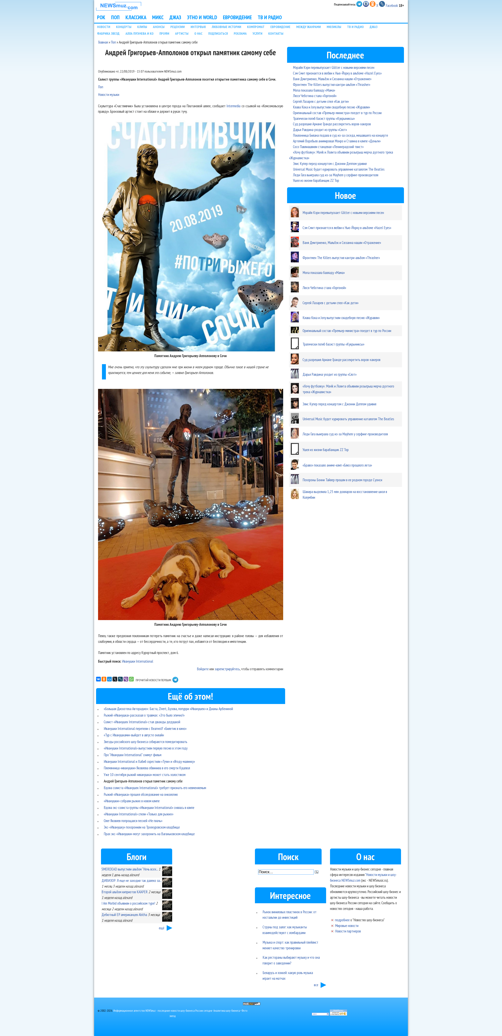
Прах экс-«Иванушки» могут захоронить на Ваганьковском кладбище (149, 833)
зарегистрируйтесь (227, 668)
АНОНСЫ (159, 27)
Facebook (392, 5)
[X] (115, 679)
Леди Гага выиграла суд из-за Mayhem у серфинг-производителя (335, 174)
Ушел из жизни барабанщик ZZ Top (316, 180)
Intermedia (233, 105)
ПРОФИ (164, 33)
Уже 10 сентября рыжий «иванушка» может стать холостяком (145, 774)
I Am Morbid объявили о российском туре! (128, 903)
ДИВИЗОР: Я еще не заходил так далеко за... (131, 880)
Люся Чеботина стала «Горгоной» (314, 95)
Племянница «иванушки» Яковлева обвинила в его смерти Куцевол (147, 767)
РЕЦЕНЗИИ (177, 27)
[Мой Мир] (109, 679)
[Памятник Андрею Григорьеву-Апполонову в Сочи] (190, 349)
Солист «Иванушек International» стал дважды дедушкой (142, 721)
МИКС (158, 17)
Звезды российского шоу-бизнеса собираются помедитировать (145, 741)
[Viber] (126, 679)
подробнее (342, 919)
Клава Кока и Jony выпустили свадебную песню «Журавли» (331, 107)
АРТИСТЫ (181, 33)
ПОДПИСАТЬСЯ (218, 33)
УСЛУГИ (257, 33)
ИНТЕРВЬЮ (198, 27)
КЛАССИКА (136, 17)
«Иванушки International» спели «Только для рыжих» (138, 813)
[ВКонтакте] (98, 679)
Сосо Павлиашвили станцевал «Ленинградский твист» (328, 146)
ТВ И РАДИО (270, 17)
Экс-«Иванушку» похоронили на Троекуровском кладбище (142, 827)
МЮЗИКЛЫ (334, 27)
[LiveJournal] (120, 679)
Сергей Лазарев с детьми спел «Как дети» (321, 101)
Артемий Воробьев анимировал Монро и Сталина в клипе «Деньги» (337, 140)
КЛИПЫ (142, 27)
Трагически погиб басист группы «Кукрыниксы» (324, 118)
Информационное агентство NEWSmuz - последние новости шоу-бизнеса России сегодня (162, 1010)
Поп (113, 42)
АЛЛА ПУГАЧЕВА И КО (140, 33)
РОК (101, 17)
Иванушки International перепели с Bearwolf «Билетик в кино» (145, 728)
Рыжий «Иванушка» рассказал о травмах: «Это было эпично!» (144, 715)
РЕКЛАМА (240, 33)
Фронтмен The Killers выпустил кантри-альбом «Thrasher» (331, 84)
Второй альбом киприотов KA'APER (125, 891)
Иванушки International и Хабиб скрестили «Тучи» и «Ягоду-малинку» (149, 761)
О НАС (198, 33)
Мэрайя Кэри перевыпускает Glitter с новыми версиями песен (333, 67)
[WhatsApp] (131, 679)
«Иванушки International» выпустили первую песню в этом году (145, 748)
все (316, 984)
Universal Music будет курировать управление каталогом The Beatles (339, 169)
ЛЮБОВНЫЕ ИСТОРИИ (226, 27)
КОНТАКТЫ (275, 33)
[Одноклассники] (104, 679)
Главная (103, 42)
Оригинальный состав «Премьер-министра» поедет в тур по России (337, 112)
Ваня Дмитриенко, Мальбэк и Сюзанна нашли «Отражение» (332, 78)
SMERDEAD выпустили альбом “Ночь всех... (130, 869)
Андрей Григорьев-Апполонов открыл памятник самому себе (143, 781)
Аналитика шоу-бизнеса (226, 1010)
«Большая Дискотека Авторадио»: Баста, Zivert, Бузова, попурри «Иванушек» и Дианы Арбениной (168, 708)
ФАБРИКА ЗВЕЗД (108, 33)
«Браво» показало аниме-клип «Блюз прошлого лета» (337, 465)
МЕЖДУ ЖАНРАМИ (308, 27)
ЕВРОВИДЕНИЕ (237, 17)
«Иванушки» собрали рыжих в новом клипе (132, 800)
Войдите (203, 668)
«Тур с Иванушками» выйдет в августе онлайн (134, 734)
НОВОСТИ (103, 27)
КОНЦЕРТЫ (123, 27)
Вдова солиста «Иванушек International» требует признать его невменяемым (155, 787)
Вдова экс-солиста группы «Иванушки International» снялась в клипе (149, 807)
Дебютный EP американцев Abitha (124, 914)
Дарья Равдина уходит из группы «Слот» (320, 129)
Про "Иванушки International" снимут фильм (132, 754)
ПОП (115, 17)
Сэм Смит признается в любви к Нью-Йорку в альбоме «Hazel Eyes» (337, 73)
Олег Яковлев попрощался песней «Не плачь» (133, 820)
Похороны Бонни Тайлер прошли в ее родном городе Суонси (342, 479)
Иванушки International (137, 661)
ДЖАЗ (175, 17)
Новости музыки (108, 94)
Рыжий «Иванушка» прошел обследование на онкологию (141, 794)
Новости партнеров (348, 931)
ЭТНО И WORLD (202, 17)
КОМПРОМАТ (256, 27)
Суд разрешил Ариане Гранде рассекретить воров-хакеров (332, 123)
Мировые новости (346, 925)
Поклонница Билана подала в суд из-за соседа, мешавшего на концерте (340, 135)
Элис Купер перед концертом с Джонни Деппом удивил (330, 163)
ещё (161, 927)
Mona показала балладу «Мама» (314, 90)
